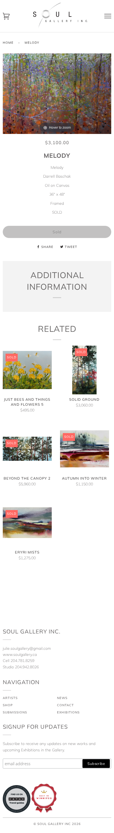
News (62, 698)
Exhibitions (68, 712)
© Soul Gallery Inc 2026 (57, 824)
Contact (65, 705)
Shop (8, 705)
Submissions (15, 712)
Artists (10, 698)
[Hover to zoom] (57, 93)
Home (8, 43)
